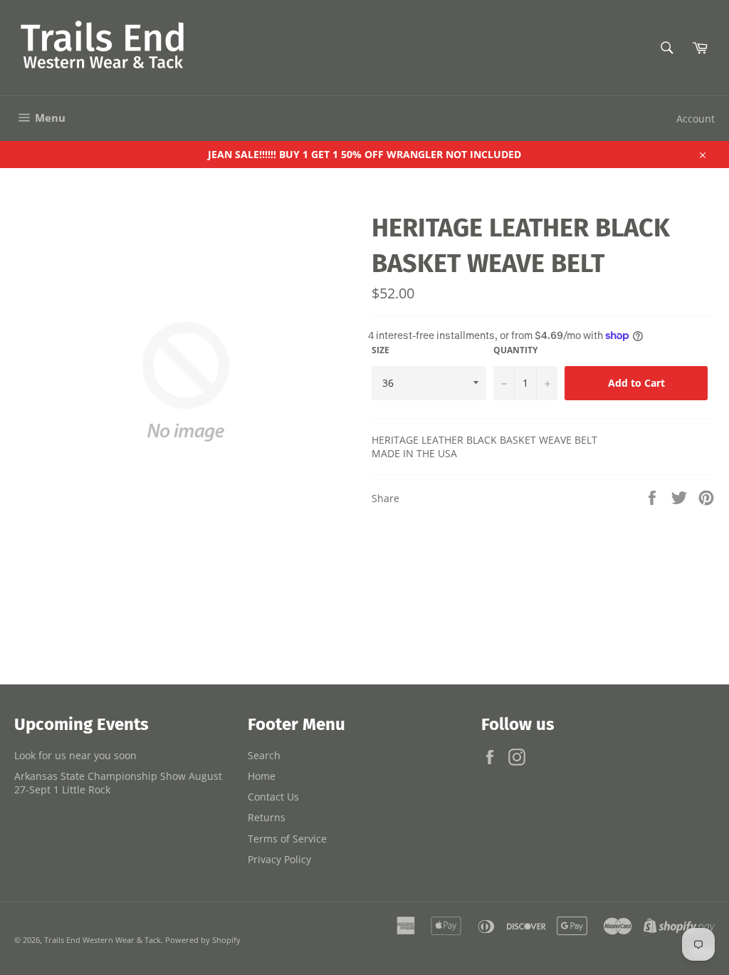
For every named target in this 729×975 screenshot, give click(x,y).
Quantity (515, 350)
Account (695, 118)
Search (264, 755)
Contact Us (273, 796)
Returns (266, 817)
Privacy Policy (279, 859)
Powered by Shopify (203, 939)
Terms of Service (287, 838)
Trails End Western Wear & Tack (102, 939)
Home (262, 776)
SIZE (380, 350)
